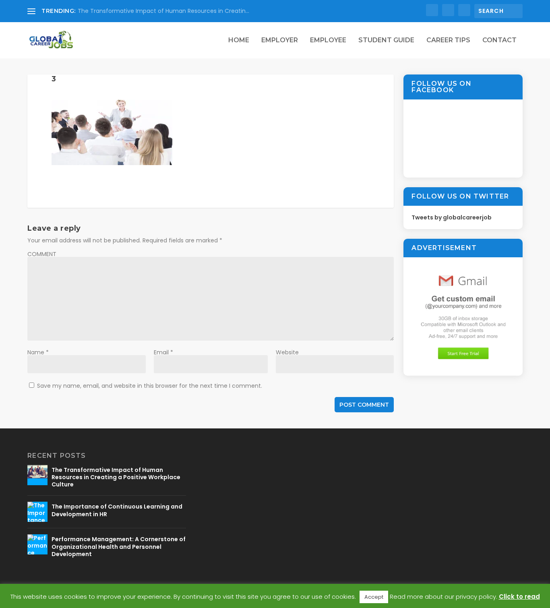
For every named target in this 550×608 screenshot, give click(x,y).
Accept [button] (373, 597)
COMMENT (41, 254)
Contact (499, 40)
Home (238, 40)
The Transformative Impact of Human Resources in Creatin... (163, 11)
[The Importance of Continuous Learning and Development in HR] (37, 512)
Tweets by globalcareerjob (451, 217)
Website (287, 352)
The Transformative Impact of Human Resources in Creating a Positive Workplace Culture (116, 477)
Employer (279, 40)
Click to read (519, 596)
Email (163, 352)
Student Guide (386, 40)
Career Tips (448, 40)
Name (38, 352)
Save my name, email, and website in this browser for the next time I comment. (149, 386)
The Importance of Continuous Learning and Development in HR (117, 510)
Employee (328, 40)
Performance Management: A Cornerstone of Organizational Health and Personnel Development (119, 546)
